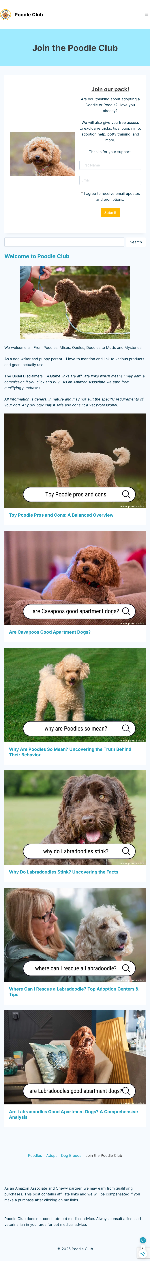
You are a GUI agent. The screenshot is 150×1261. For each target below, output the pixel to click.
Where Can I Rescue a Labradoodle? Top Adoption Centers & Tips (73, 991)
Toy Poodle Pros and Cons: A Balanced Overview (61, 515)
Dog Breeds (71, 1155)
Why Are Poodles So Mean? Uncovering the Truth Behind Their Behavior (70, 752)
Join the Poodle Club (104, 1155)
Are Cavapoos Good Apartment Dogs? (50, 632)
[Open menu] (146, 14)
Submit (110, 212)
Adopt (51, 1155)
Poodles (35, 1155)
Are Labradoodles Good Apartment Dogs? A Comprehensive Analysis (73, 1114)
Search (136, 242)
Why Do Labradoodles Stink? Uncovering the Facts (63, 872)
